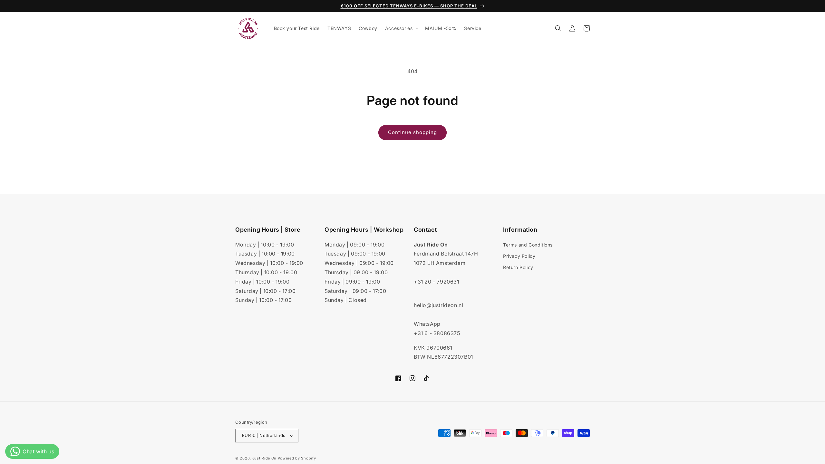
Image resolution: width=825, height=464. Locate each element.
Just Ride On (264, 458)
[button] (401, 28)
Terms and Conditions (528, 244)
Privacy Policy (519, 256)
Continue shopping (412, 132)
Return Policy (518, 267)
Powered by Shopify (297, 458)
